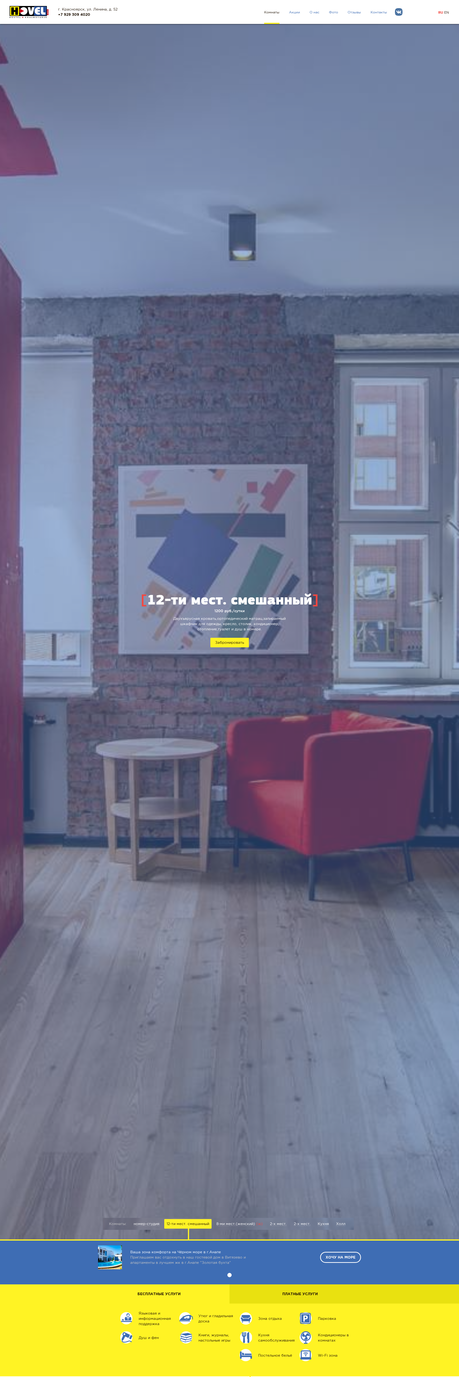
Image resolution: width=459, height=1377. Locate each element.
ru (440, 12)
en (446, 12)
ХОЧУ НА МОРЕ (340, 1257)
